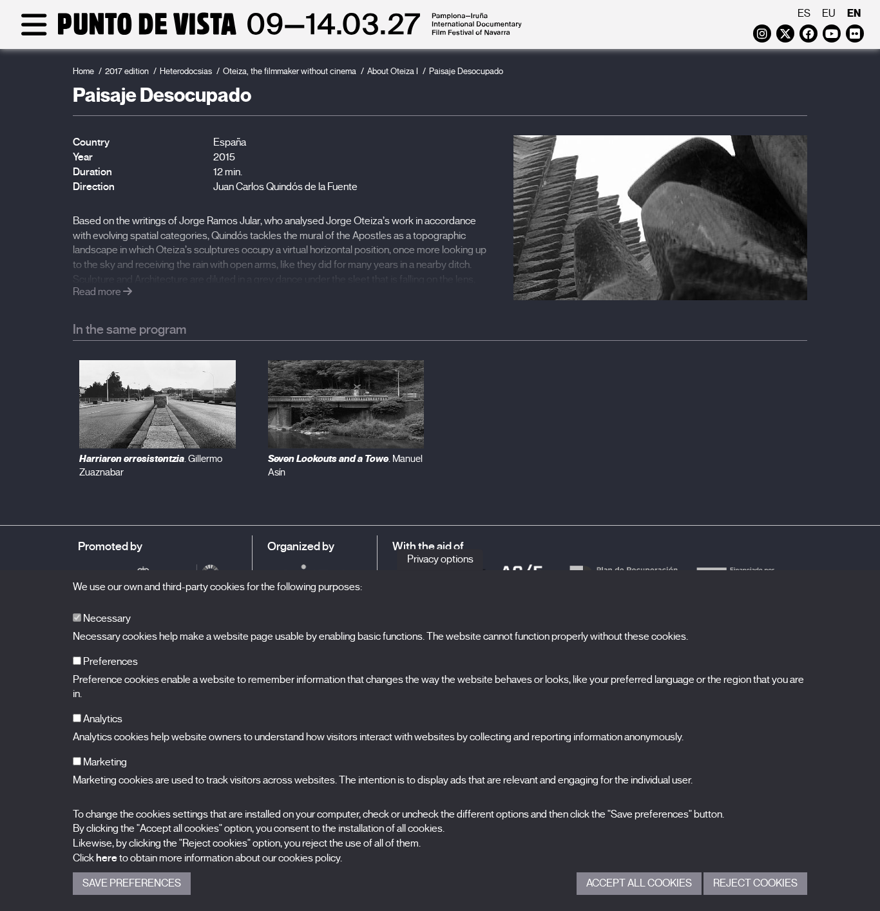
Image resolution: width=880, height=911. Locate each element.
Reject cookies (755, 883)
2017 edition (127, 71)
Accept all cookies (639, 883)
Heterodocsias (186, 71)
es (804, 13)
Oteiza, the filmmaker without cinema (289, 71)
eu (829, 13)
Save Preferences (131, 883)
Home (83, 71)
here (106, 858)
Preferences (109, 661)
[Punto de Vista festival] (269, 33)
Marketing (104, 762)
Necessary (106, 618)
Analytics (101, 719)
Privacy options (440, 559)
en (854, 13)
